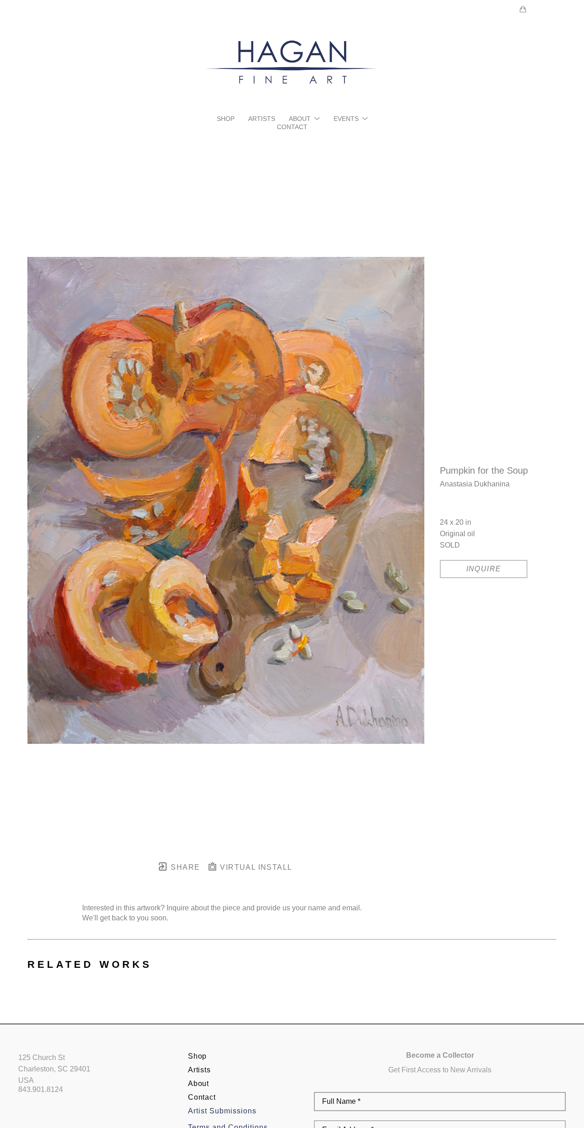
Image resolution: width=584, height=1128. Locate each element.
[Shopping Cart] (523, 9)
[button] (304, 118)
